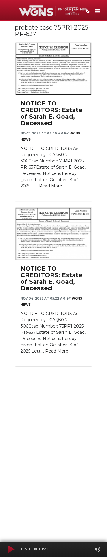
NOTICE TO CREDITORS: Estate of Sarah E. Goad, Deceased (51, 113)
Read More (50, 186)
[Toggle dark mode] (87, 12)
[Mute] (97, 549)
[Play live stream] (11, 549)
